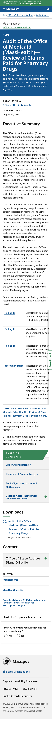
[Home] (3, 15)
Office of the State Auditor (20, 15)
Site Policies (30, 688)
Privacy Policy (10, 688)
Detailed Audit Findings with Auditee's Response (21, 497)
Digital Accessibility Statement (21, 681)
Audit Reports (42, 15)
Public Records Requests (17, 696)
